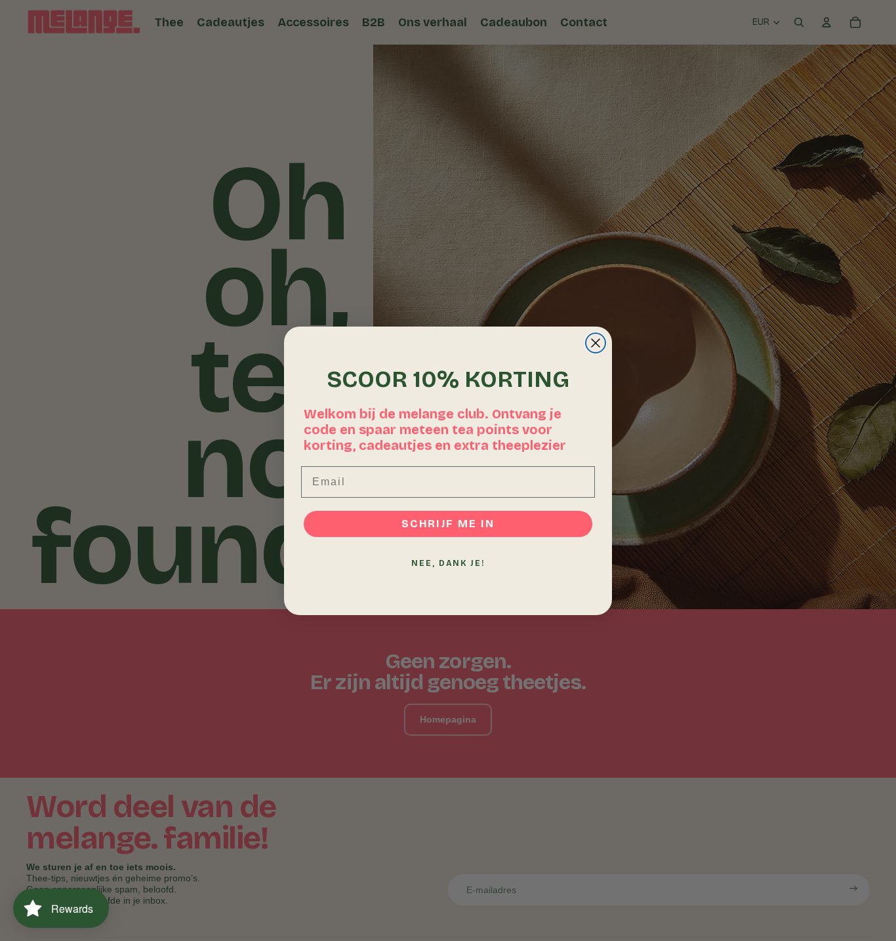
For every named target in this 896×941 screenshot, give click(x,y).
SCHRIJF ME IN (448, 523)
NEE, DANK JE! (448, 563)
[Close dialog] (595, 343)
